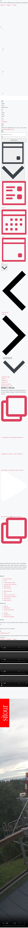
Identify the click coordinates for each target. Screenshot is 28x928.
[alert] (2, 112)
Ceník (5, 580)
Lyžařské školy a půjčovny (10, 584)
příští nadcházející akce (4, 121)
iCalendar (3, 378)
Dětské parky (7, 586)
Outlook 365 (4, 380)
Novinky (6, 606)
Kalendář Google (5, 377)
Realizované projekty (9, 609)
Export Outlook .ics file (6, 386)
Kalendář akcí (7, 608)
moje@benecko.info (5, 633)
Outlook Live (4, 382)
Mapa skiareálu (7, 588)
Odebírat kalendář (7, 358)
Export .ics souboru (6, 384)
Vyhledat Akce (14, 140)
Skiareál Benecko (8, 579)
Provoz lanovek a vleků (9, 582)
